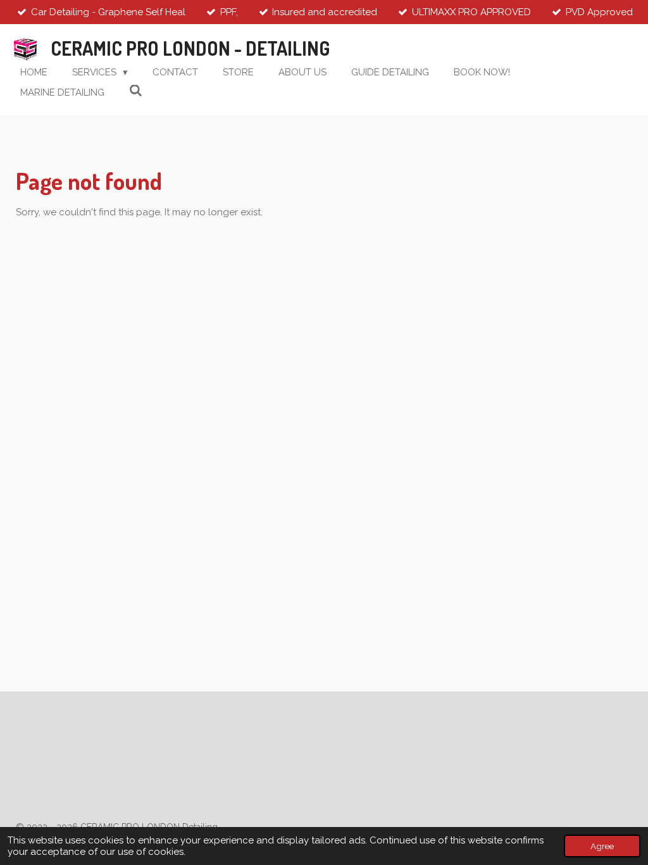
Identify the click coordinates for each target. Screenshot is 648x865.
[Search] (136, 91)
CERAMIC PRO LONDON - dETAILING (190, 48)
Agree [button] (602, 846)
